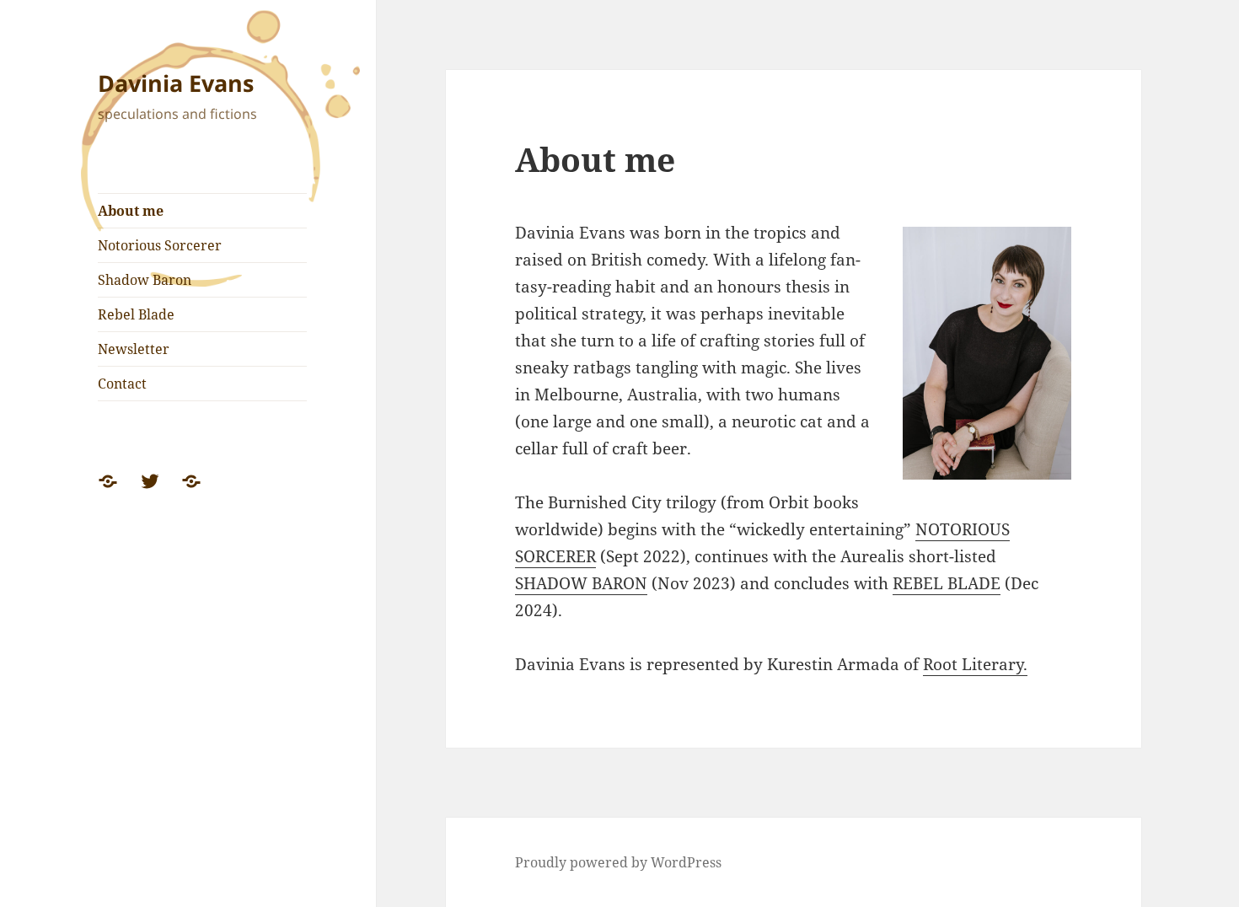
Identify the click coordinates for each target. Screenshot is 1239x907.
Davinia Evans (176, 83)
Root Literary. (975, 664)
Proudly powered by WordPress (618, 862)
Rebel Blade (136, 314)
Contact (122, 383)
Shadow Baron (144, 280)
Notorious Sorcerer (160, 245)
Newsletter (133, 349)
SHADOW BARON (581, 583)
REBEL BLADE (946, 583)
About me (131, 210)
